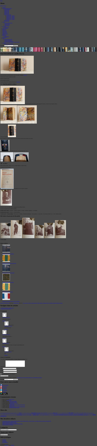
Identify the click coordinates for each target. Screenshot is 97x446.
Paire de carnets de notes (8, 39)
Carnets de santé (7, 24)
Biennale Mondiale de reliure (7, 8)
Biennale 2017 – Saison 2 (10, 16)
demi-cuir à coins (65, 413)
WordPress (6, 445)
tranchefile (56, 414)
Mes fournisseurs (5, 442)
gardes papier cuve (84, 413)
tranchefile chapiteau (52, 303)
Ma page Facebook (5, 385)
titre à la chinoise (51, 414)
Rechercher (2, 45)
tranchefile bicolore (63, 414)
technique (46, 414)
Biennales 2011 (6, 20)
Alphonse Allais (5, 28)
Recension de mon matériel (8, 41)
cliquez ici (25, 75)
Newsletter (4, 439)
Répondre (4, 320)
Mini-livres (4, 26)
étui (5, 416)
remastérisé (40, 414)
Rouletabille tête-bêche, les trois (14, 407)
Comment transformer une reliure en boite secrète (17, 404)
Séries (3, 38)
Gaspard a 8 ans (11, 405)
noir (30, 414)
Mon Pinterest (4, 388)
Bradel (20, 413)
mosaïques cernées (46, 303)
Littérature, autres (5, 33)
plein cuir (36, 414)
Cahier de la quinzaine (8, 40)
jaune (5, 414)
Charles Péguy (4, 32)
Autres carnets (6, 25)
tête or (86, 414)
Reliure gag (4, 34)
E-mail (1, 370)
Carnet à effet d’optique (13, 401)
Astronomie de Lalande (13, 402)
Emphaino (12, 445)
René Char (4, 29)
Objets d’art (4, 35)
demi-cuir (29, 303)
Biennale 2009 (6, 21)
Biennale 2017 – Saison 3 (10, 17)
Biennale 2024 (6, 11)
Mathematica (4, 37)
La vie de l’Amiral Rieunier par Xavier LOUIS (11, 42)
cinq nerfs (26, 303)
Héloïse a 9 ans (11, 399)
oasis (32, 414)
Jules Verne (4, 30)
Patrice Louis (4, 31)
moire (16, 414)
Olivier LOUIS (7, 303)
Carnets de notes (7, 23)
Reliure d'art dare (6, 48)
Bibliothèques (6, 27)
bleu (23, 303)
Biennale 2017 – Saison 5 (10, 19)
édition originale (39, 303)
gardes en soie (78, 413)
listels (6, 414)
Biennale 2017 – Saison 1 (10, 15)
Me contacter (4, 441)
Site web (1, 372)
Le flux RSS (4, 392)
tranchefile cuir (81, 414)
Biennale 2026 (6, 10)
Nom (1, 368)
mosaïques (19, 414)
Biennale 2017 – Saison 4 (10, 18)
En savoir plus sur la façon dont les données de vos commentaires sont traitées (29, 377)
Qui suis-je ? (4, 440)
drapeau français (34, 303)
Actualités (4, 7)
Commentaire (2, 366)
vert (89, 414)
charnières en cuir (35, 413)
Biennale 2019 (6, 13)
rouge (43, 414)
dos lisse (71, 413)
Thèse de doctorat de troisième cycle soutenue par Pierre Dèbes (12, 423)
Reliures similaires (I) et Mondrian (7, 424)
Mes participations (7, 9)
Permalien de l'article (59, 303)
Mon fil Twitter (4, 390)
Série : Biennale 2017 (7, 14)
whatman (91, 414)
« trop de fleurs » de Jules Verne (6, 308)
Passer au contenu (3, 5)
